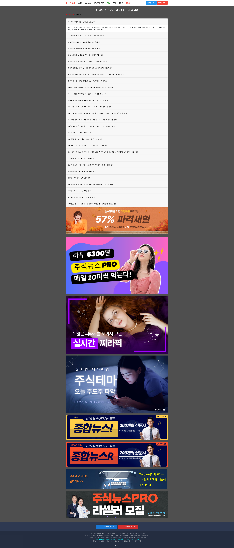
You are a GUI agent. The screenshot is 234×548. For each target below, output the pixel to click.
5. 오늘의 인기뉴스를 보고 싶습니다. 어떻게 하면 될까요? (85, 55)
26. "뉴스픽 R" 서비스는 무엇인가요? (79, 191)
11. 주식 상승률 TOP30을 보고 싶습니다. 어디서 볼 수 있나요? (87, 94)
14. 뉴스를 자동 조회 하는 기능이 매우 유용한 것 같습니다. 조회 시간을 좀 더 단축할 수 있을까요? (98, 113)
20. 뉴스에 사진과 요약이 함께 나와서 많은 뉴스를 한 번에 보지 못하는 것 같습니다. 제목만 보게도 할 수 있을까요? (103, 152)
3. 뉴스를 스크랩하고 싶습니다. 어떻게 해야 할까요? (84, 42)
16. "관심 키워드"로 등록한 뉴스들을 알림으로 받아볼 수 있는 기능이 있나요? (92, 126)
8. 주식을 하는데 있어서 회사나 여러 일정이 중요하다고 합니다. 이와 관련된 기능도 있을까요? (96, 74)
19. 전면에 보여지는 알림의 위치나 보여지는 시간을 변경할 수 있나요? (89, 145)
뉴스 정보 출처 (116, 541)
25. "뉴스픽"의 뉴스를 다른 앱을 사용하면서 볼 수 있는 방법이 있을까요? (90, 184)
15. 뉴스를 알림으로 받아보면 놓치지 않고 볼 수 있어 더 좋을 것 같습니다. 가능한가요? (94, 120)
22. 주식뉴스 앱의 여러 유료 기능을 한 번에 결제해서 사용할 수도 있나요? (90, 165)
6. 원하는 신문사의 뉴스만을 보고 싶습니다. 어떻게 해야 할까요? (87, 61)
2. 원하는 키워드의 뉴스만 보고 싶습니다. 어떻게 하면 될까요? (87, 35)
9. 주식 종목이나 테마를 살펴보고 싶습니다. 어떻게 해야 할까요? (87, 81)
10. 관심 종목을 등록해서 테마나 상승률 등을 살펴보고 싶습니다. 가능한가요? (92, 87)
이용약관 (94, 541)
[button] (80, 3)
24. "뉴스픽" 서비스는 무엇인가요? (79, 178)
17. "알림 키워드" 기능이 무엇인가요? (79, 132)
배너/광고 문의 (127, 541)
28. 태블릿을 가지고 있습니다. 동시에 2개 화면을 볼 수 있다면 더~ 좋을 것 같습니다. (94, 204)
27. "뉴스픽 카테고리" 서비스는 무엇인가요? (82, 197)
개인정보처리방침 (104, 541)
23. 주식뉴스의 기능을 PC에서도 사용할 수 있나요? (83, 171)
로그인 (116, 546)
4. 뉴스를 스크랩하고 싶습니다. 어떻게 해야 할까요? (84, 48)
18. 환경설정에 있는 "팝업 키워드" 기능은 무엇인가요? (85, 139)
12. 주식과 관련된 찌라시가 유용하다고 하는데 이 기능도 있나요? (88, 100)
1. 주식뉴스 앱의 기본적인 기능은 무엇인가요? (82, 22)
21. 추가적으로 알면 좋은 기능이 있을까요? (81, 158)
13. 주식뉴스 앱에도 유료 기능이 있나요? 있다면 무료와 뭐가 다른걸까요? (90, 107)
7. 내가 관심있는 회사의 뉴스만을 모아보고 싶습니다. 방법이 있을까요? (90, 68)
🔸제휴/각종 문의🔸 (138, 541)
